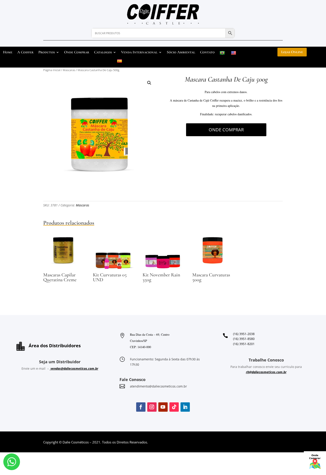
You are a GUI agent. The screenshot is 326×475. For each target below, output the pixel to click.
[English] (234, 54)
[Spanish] (120, 62)
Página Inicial (51, 70)
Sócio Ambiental (181, 52)
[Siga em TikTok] (174, 407)
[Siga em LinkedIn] (185, 407)
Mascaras (69, 70)
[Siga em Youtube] (163, 407)
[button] (149, 83)
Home (7, 52)
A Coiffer (25, 52)
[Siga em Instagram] (152, 407)
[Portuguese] (223, 54)
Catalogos (103, 52)
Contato (207, 52)
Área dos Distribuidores (55, 346)
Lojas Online (292, 52)
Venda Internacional (139, 52)
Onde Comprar (76, 52)
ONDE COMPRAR (226, 130)
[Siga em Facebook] (140, 407)
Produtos (46, 52)
